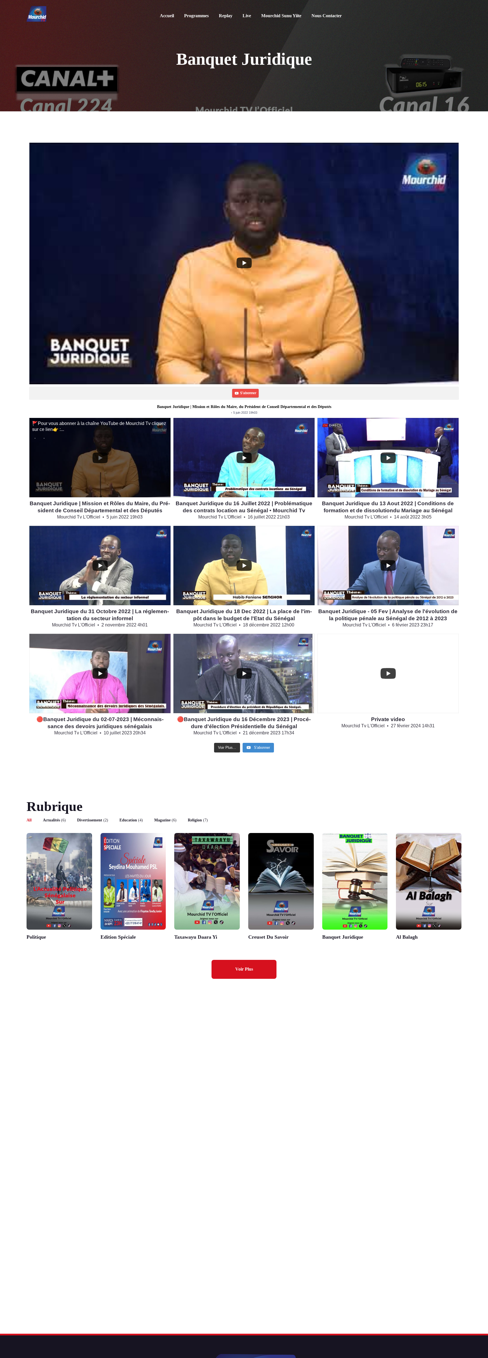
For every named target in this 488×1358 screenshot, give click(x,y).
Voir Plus (244, 969)
